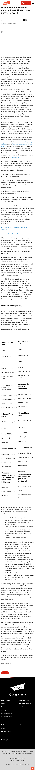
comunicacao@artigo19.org (17, 760)
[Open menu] (33, 3)
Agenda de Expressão (25, 703)
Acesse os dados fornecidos (10, 234)
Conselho (4, 707)
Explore (27, 3)
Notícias (3, 728)
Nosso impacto (23, 707)
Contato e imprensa (6, 716)
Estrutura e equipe (6, 713)
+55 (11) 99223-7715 (19, 758)
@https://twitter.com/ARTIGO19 (9, 23)
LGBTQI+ (5, 673)
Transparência (5, 710)
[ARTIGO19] (5, 3)
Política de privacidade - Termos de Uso (17, 765)
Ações (20, 725)
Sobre (3, 703)
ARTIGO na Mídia (6, 731)
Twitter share (26, 20)
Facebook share (24, 20)
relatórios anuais (16, 157)
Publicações (5, 740)
